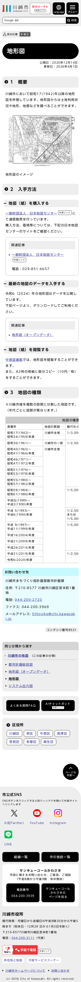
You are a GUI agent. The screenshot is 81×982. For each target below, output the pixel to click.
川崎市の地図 (18, 655)
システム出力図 (21, 685)
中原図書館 (14, 359)
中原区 (45, 733)
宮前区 (14, 741)
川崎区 (14, 733)
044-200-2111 (23, 937)
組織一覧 (21, 857)
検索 (74, 20)
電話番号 (22, 892)
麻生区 (48, 741)
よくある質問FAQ (23, 705)
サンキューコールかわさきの (58, 892)
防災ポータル (40, 8)
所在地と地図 (13, 960)
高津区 (62, 733)
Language (58, 12)
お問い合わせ (60, 970)
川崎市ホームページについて (25, 970)
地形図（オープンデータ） (32, 334)
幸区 (29, 733)
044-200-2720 (28, 599)
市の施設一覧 (60, 857)
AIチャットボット (57, 705)
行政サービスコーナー (44, 960)
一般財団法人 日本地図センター (38, 213)
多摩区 (31, 741)
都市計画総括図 (21, 664)
